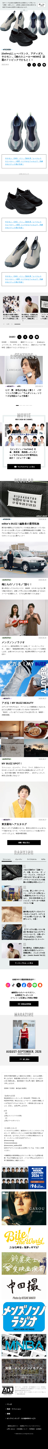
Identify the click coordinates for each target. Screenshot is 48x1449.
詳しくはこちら (41, 5)
